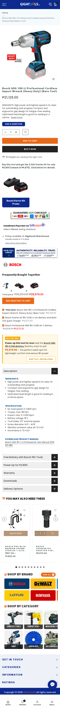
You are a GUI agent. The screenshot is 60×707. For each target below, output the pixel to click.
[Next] (55, 519)
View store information (16, 243)
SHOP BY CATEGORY (22, 606)
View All (47, 574)
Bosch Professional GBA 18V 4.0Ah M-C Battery (28, 325)
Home (5, 12)
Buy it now (30, 149)
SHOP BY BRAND (20, 574)
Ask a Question (13, 124)
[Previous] (4, 519)
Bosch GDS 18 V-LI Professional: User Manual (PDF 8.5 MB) (29, 444)
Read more (16, 117)
